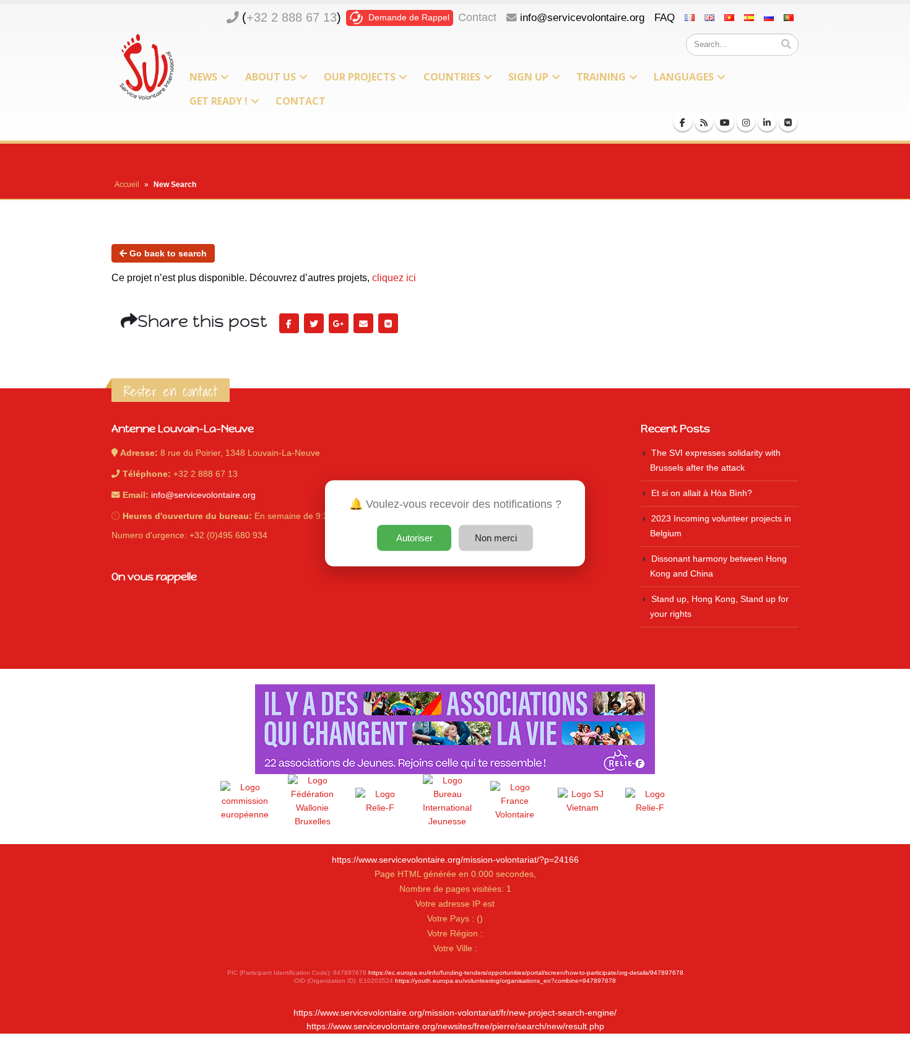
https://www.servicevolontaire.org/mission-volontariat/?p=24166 (455, 860)
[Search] (786, 44)
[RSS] (704, 122)
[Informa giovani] (650, 801)
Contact (477, 17)
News (203, 77)
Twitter (314, 323)
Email (363, 323)
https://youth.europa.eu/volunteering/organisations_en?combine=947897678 (505, 980)
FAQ (664, 17)
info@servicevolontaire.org (582, 17)
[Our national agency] (447, 801)
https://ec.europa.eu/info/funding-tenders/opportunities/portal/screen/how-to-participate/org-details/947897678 (525, 972)
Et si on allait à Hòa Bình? (701, 493)
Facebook (289, 323)
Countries (451, 77)
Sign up (528, 77)
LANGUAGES (684, 77)
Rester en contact (170, 391)
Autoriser (414, 537)
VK (388, 323)
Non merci (496, 537)
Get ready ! (218, 101)
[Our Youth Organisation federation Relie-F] (380, 801)
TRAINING (601, 77)
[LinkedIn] (767, 122)
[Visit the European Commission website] (245, 801)
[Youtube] (725, 122)
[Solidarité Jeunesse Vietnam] (582, 801)
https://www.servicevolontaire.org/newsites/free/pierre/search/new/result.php (455, 1026)
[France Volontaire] (515, 801)
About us (270, 77)
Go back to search (167, 253)
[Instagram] (746, 122)
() (291, 17)
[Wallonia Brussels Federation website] (312, 801)
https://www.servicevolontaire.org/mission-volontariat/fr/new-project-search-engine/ (455, 1013)
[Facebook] (683, 122)
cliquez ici (394, 277)
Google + (339, 323)
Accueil (127, 184)
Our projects (360, 77)
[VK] (788, 122)
